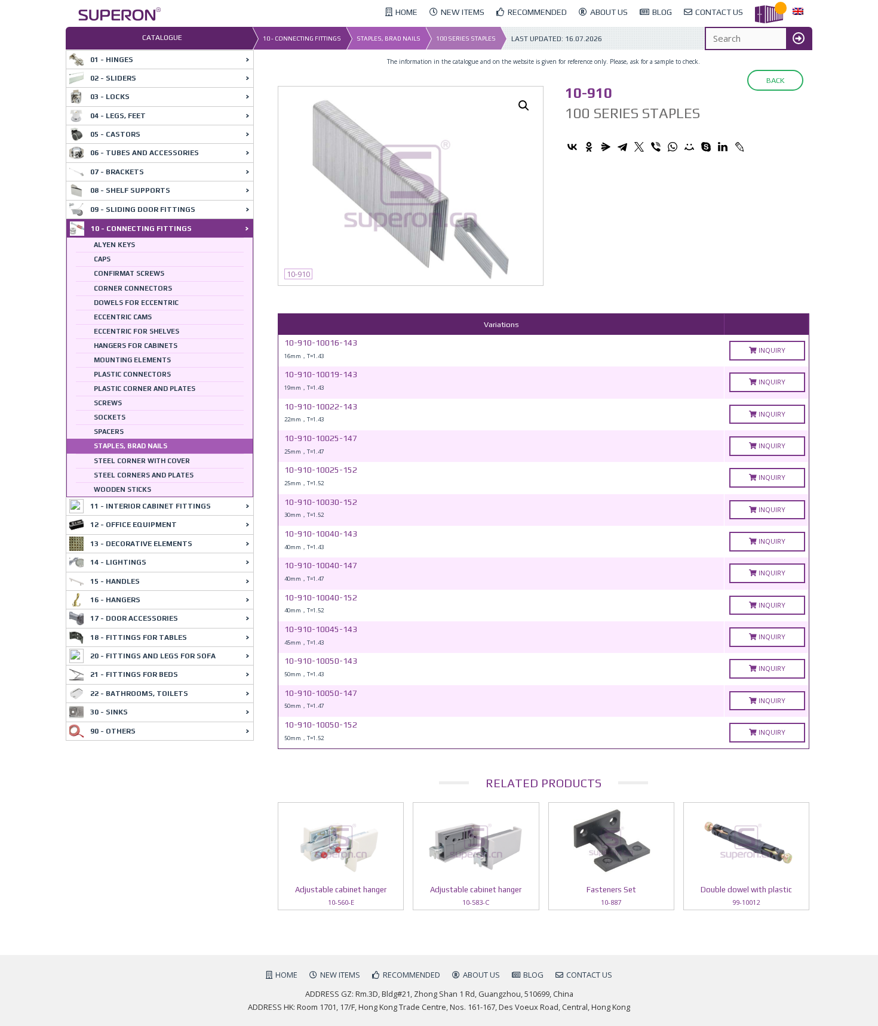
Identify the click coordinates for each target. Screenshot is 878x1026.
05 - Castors (115, 134)
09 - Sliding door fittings (142, 209)
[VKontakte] (572, 147)
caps (102, 259)
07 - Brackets (117, 172)
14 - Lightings (118, 562)
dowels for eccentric (136, 302)
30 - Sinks (109, 712)
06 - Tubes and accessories (144, 153)
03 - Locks (110, 97)
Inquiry (771, 350)
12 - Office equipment (133, 524)
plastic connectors (132, 374)
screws (108, 402)
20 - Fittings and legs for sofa (153, 656)
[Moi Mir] (689, 147)
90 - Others (113, 731)
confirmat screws (129, 273)
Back (775, 80)
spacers (109, 431)
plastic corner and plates (144, 388)
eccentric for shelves (136, 331)
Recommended (411, 974)
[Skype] (706, 147)
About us (481, 974)
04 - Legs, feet (118, 116)
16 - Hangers (115, 600)
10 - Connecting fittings (302, 38)
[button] (524, 105)
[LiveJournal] (739, 147)
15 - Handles (115, 581)
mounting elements (132, 359)
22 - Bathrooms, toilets (139, 693)
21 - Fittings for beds (134, 674)
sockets (109, 417)
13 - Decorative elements (141, 544)
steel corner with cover (142, 460)
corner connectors (133, 288)
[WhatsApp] (672, 147)
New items (340, 974)
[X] (639, 147)
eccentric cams (123, 317)
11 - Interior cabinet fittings (150, 506)
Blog (533, 974)
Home (286, 974)
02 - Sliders (113, 78)
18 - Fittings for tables (138, 637)
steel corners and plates (144, 475)
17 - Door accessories (134, 618)
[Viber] (656, 147)
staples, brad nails (388, 38)
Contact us (589, 974)
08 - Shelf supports (130, 190)
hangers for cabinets (135, 345)
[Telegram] (622, 147)
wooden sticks (122, 489)
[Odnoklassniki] (589, 147)
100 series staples (466, 38)
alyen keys (114, 244)
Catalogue (162, 37)
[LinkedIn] (723, 147)
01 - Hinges (111, 60)
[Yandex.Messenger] (605, 147)
